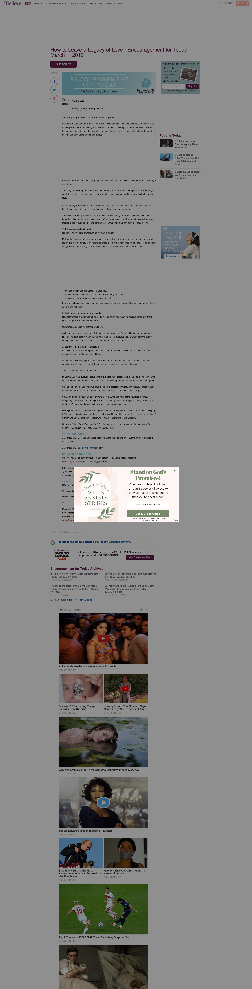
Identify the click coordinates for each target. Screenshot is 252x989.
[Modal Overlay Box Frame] (126, 494)
